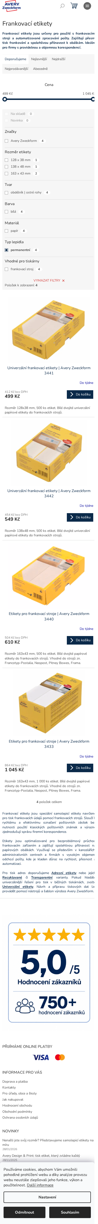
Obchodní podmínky (17, 1111)
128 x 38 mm (24, 160)
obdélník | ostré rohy (29, 192)
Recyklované (12, 877)
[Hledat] (62, 6)
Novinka (19, 120)
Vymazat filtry (47, 280)
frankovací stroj (25, 269)
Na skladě (21, 114)
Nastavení (47, 1197)
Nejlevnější (39, 59)
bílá (17, 211)
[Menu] (87, 6)
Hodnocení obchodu (17, 1105)
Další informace (40, 1185)
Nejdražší (58, 59)
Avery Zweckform (27, 141)
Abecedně (40, 69)
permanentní (24, 250)
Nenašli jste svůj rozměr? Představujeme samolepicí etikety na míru (47, 1142)
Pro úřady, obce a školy (19, 1093)
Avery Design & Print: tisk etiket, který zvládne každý (41, 1155)
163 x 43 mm (24, 173)
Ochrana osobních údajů (20, 1117)
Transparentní (42, 877)
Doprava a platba (15, 1081)
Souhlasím (70, 1212)
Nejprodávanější (16, 69)
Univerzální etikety (17, 886)
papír (18, 231)
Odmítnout (24, 1212)
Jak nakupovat (12, 1099)
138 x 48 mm (24, 166)
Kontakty (9, 1087)
